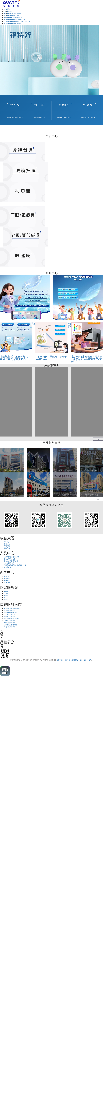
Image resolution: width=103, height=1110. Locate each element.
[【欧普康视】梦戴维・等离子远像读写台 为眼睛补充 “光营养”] (87, 337)
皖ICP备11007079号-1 (64, 660)
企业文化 (7, 548)
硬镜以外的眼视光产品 (15, 17)
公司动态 (7, 578)
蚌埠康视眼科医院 (9, 610)
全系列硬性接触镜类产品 (16, 13)
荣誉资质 (7, 546)
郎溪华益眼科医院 (9, 623)
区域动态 (7, 580)
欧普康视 (7, 9)
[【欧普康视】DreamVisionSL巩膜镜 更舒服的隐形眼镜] (25, 297)
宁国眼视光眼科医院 (10, 625)
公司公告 (11, 15)
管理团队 (7, 544)
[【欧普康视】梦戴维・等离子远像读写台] (51, 337)
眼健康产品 (7, 567)
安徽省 (10, 17)
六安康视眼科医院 (9, 615)
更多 (98, 439)
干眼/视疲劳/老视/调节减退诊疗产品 (15, 565)
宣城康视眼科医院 (9, 617)
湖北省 (6, 597)
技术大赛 (11, 21)
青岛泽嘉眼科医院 (9, 627)
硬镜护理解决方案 (13, 15)
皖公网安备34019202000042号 (81, 660)
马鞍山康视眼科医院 (10, 613)
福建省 (6, 595)
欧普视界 (7, 582)
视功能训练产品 (9, 563)
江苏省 (6, 593)
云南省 (6, 599)
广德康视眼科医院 (9, 621)
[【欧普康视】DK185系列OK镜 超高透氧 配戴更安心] (16, 337)
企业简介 (11, 11)
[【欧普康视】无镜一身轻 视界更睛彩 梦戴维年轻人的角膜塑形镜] (78, 297)
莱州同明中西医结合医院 (12, 619)
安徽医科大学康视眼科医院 (16, 19)
